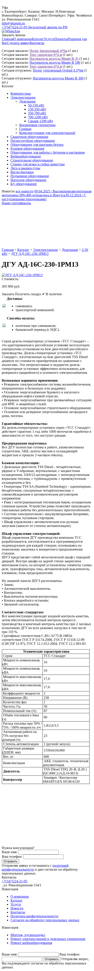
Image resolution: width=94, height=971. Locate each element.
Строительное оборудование (31, 160)
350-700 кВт (37, 113)
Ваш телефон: (12, 856)
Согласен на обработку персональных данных (44, 920)
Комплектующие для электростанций (47, 133)
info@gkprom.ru (13, 23)
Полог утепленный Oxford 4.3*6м (58, 70)
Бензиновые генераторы (37, 125)
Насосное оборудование (28, 180)
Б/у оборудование (23, 184)
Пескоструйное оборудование (32, 140)
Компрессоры (20, 93)
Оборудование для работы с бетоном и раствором (47, 152)
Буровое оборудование (27, 148)
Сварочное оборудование (29, 137)
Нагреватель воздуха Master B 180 (55, 62)
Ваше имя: (9, 852)
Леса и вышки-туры (25, 168)
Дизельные (27, 101)
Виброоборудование (25, 156)
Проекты (61, 39)
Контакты (37, 43)
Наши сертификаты (16, 203)
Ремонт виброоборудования (31, 943)
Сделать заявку (18, 43)
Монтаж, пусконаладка (27, 935)
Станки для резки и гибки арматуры (37, 164)
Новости (16, 908)
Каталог (38, 39)
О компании (23, 39)
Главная (8, 39)
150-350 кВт (37, 109)
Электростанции (22, 97)
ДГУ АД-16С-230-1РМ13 (30, 254)
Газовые (25, 129)
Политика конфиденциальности (34, 916)
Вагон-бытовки (22, 172)
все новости (24, 191)
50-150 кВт (36, 105)
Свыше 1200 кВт (40, 121)
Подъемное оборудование (29, 176)
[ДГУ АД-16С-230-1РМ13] (22, 275)
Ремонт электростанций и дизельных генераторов (47, 939)
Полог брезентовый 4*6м (48, 51)
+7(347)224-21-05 (14, 881)
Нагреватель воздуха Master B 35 (54, 58)
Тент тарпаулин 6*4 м (46, 55)
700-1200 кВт (38, 117)
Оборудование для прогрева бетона (36, 144)
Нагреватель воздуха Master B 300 (58, 78)
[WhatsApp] (11, 31)
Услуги (49, 39)
